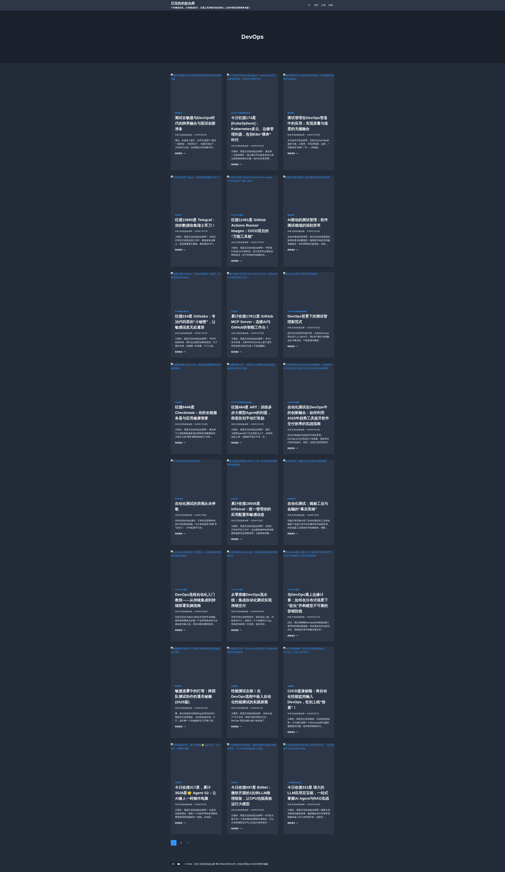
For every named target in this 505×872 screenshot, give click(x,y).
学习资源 (290, 782)
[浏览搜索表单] (309, 5)
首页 (316, 5)
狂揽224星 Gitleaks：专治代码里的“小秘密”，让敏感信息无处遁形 (195, 321)
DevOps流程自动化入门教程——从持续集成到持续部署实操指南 (195, 600)
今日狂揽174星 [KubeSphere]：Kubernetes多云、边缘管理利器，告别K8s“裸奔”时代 (252, 129)
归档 (330, 5)
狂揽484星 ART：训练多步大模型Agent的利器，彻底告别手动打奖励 (251, 412)
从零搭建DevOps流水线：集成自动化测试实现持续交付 (251, 600)
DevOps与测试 (237, 113)
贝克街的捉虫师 (185, 135)
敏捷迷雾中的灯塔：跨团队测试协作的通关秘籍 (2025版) (195, 696)
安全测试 (178, 311)
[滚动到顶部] (498, 862)
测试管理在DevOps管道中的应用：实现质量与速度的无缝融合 (307, 123)
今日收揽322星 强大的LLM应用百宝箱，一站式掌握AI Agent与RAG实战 (308, 792)
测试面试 (178, 113)
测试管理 (290, 113)
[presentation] (196, 91)
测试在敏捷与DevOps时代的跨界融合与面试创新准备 (195, 123)
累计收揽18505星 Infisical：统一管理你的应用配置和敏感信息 (251, 509)
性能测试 (234, 686)
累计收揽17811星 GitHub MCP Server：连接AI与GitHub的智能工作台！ (252, 321)
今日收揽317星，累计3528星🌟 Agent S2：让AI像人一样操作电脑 (195, 792)
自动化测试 (248, 402)
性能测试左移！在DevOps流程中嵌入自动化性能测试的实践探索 (251, 696)
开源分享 (247, 113)
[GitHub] (173, 864)
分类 (323, 5)
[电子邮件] (178, 864)
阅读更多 (180, 153)
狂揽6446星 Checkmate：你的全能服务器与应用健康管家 (196, 412)
